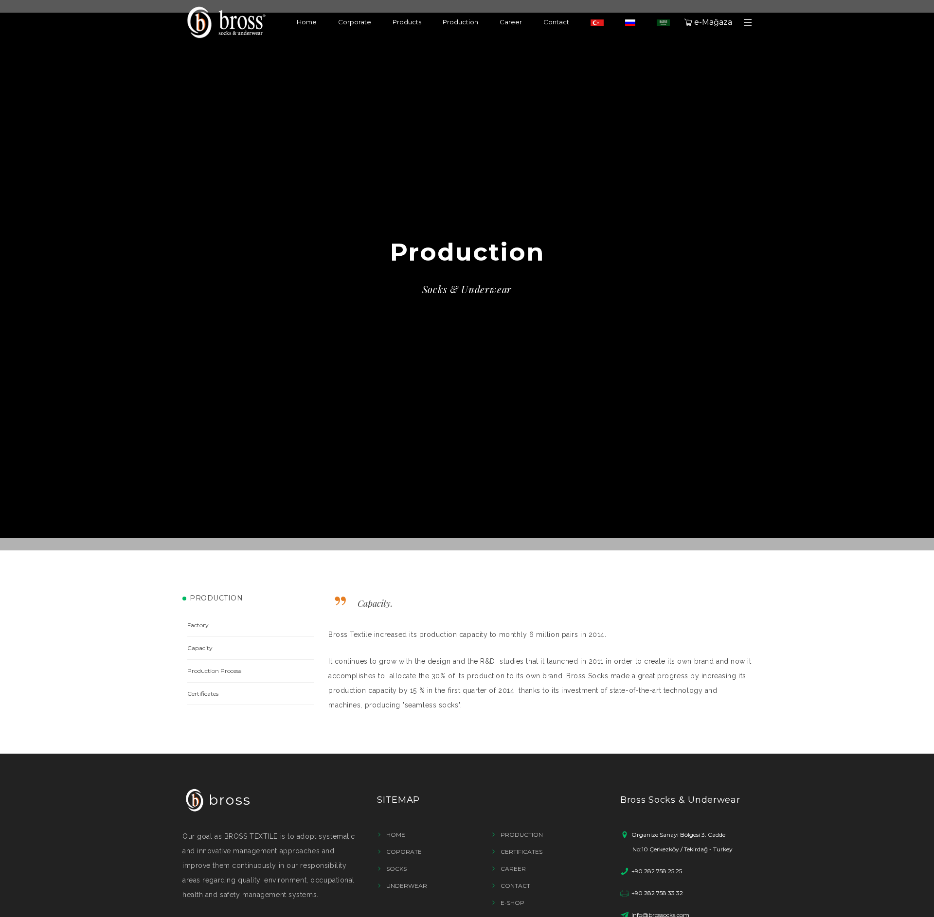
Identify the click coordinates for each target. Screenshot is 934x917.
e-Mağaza (713, 22)
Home (307, 22)
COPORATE (404, 851)
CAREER (513, 868)
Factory (198, 625)
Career (511, 22)
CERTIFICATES (521, 851)
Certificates (202, 693)
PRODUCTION (522, 834)
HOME (395, 834)
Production (460, 22)
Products (407, 22)
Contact (556, 22)
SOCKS (396, 868)
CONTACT (515, 885)
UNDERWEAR (406, 885)
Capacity (200, 648)
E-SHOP (512, 902)
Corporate (354, 22)
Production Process (214, 670)
